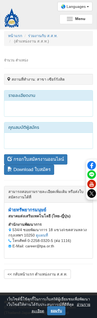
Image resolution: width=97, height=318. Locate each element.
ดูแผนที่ (42, 235)
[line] (91, 174)
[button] (35, 159)
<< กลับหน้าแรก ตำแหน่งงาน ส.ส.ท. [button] (37, 274)
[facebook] (91, 165)
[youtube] (91, 184)
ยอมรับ (56, 311)
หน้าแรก (15, 36)
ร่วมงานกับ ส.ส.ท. (43, 36)
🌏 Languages (74, 6)
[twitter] (91, 193)
